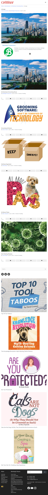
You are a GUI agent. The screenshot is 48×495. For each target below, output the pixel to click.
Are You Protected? (6, 446)
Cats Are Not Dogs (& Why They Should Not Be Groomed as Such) (19, 484)
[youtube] (5, 331)
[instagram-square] (9, 331)
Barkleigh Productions (15, 10)
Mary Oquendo (5, 213)
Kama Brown (5, 298)
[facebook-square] (2, 331)
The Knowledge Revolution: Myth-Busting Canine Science (16, 408)
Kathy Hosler (5, 129)
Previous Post (4, 318)
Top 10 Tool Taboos (6, 370)
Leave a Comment (5, 10)
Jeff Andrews (5, 308)
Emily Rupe (5, 165)
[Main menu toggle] (45, 2)
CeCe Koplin (5, 255)
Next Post (44, 318)
